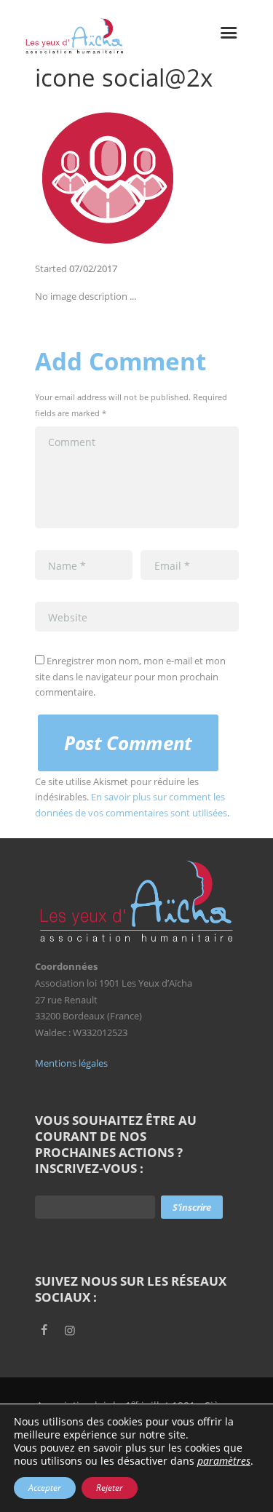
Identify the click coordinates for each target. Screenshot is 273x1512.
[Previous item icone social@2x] (86, 177)
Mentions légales (71, 1063)
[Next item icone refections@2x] (188, 177)
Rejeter (109, 1487)
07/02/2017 (93, 268)
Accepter (44, 1487)
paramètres (223, 1461)
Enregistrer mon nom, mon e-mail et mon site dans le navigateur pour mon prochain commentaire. (130, 676)
